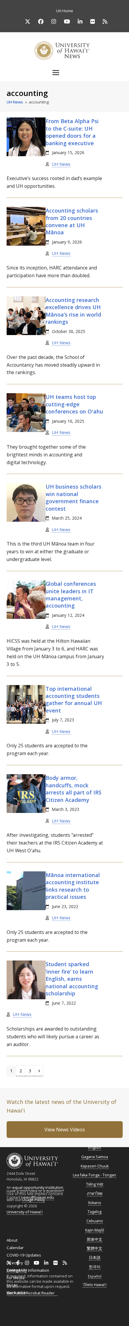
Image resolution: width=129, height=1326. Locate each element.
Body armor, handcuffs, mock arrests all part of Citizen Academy (73, 788)
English (94, 1147)
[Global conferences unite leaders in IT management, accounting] (26, 617)
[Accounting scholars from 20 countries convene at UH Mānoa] (26, 244)
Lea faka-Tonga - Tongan (94, 1175)
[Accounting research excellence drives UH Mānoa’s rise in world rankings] (26, 333)
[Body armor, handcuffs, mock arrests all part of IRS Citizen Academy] (26, 811)
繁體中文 (94, 1248)
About (12, 1240)
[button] (64, 72)
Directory (15, 1262)
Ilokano (94, 1202)
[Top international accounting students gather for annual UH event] (26, 722)
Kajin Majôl (94, 1230)
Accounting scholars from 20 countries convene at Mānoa (72, 221)
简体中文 (94, 1239)
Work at (17, 1292)
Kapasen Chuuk (95, 1166)
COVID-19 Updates (24, 1255)
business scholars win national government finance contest (73, 497)
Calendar (15, 1247)
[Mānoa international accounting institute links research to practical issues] (26, 908)
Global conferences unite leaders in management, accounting (71, 594)
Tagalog (94, 1211)
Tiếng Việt (94, 1184)
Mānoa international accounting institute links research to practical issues (73, 885)
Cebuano (94, 1220)
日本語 (94, 1257)
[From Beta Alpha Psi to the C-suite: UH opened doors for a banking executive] (26, 154)
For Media (16, 1277)
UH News (61, 164)
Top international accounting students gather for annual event (74, 699)
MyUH (12, 1285)
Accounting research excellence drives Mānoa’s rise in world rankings (73, 310)
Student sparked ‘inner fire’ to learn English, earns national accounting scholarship (72, 979)
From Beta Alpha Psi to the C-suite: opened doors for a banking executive (72, 131)
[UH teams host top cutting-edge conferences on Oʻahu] (26, 430)
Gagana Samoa (94, 1156)
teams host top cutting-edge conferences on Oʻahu (74, 404)
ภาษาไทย (94, 1193)
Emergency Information (28, 1270)
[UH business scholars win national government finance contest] (26, 520)
